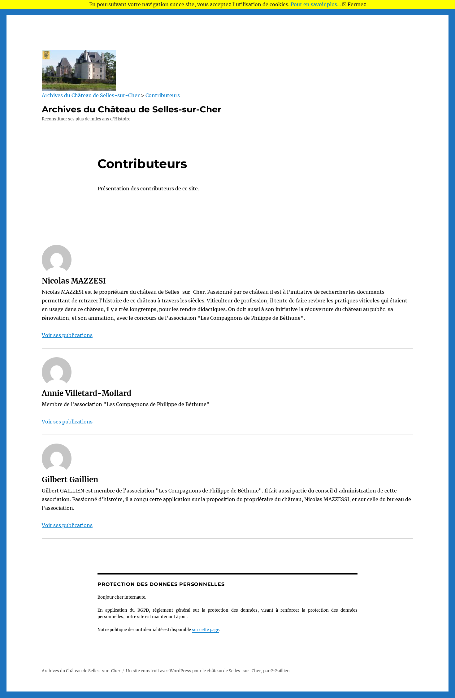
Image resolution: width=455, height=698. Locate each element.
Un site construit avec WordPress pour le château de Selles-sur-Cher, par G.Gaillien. (208, 671)
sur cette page (205, 629)
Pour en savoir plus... (316, 4)
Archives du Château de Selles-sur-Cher (131, 109)
